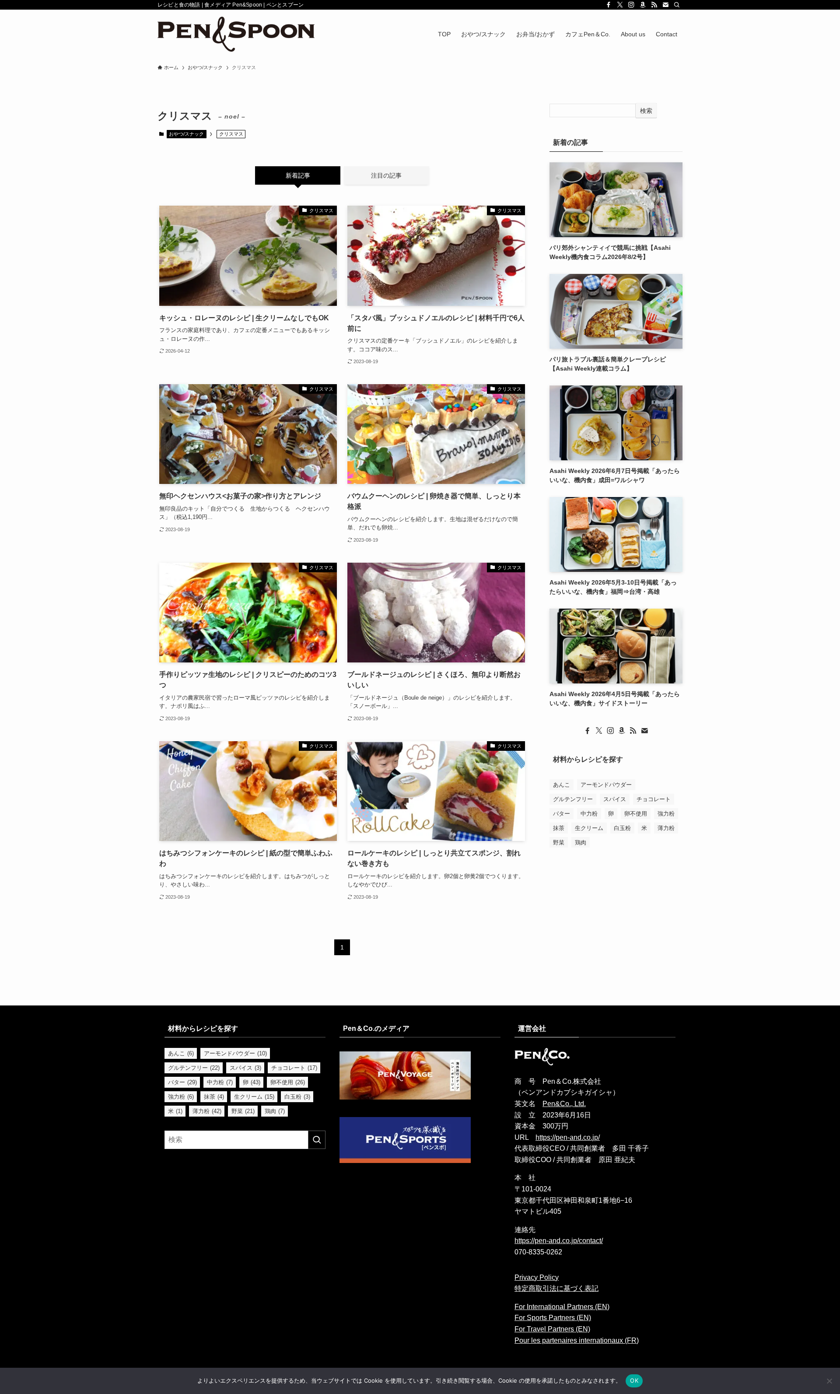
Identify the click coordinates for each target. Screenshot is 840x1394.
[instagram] (631, 5)
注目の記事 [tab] (386, 175)
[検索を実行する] (317, 1140)
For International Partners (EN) (561, 1306)
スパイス (614, 798)
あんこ (561, 784)
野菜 (558, 842)
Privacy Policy (536, 1277)
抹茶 (558, 827)
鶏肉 (580, 842)
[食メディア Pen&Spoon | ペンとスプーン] (236, 34)
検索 (646, 110)
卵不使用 (635, 813)
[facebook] (608, 5)
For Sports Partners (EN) (552, 1317)
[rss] (654, 5)
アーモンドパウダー (606, 784)
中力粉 (589, 813)
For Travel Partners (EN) (552, 1329)
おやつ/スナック (186, 134)
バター (561, 813)
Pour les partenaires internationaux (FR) (576, 1340)
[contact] (665, 5)
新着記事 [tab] (298, 175)
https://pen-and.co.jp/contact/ (558, 1240)
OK (634, 1380)
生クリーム (589, 827)
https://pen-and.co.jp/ (568, 1137)
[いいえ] (829, 1380)
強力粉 (666, 813)
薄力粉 (666, 827)
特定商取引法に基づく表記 (556, 1288)
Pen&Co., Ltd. (564, 1103)
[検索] (676, 5)
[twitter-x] (620, 5)
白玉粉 (622, 827)
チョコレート (654, 798)
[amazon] (642, 5)
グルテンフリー (573, 798)
